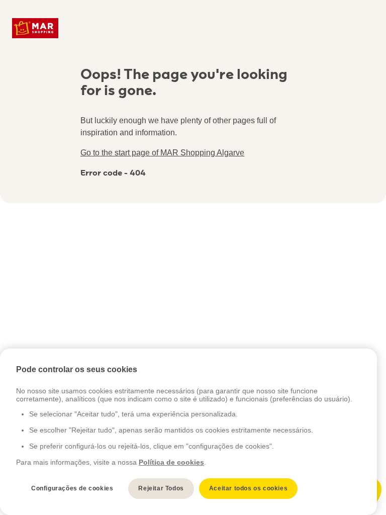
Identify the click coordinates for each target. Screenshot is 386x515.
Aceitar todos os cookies (248, 488)
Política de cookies (171, 462)
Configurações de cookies (72, 488)
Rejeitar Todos (160, 488)
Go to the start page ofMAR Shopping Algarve (162, 152)
